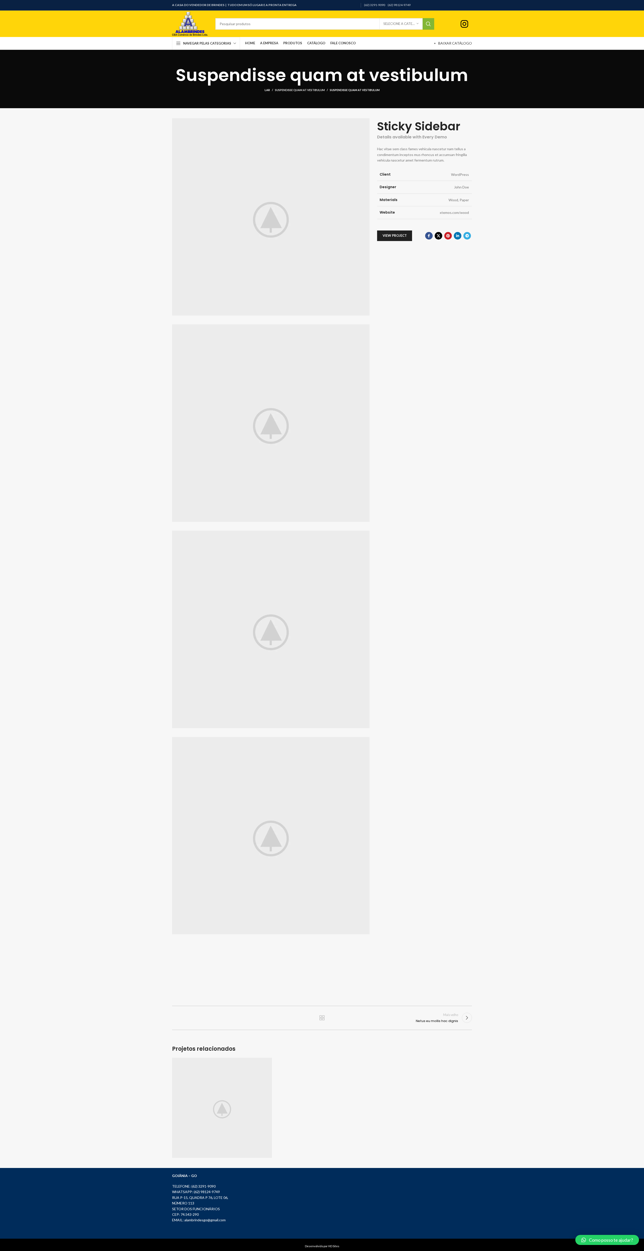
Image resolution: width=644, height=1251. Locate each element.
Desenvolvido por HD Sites (322, 1246)
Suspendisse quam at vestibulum (300, 90)
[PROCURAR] (428, 24)
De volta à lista (322, 1018)
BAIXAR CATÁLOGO (455, 43)
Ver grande (265, 1063)
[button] (607, 1240)
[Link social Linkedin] (457, 236)
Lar (267, 90)
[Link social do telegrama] (467, 236)
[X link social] (438, 236)
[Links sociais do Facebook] (429, 236)
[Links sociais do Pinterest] (448, 236)
